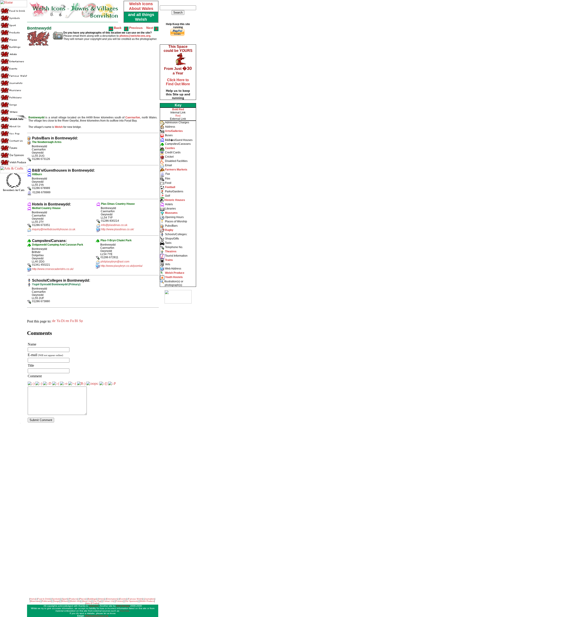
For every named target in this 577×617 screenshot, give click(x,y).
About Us (86, 601)
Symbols (56, 599)
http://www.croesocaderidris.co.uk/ (52, 269)
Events (123, 599)
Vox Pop (97, 601)
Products (73, 599)
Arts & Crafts (92, 603)
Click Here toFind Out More (178, 82)
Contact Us (108, 601)
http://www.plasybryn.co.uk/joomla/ (121, 265)
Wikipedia (94, 606)
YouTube (124, 611)
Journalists (149, 599)
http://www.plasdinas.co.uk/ (117, 229)
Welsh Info (75, 601)
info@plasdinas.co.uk (114, 225)
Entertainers (112, 599)
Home (33, 599)
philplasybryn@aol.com (115, 261)
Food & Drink (44, 599)
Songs (56, 601)
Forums (119, 601)
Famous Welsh (135, 599)
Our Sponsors (131, 601)
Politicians (46, 601)
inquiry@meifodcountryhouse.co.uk (53, 229)
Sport (64, 599)
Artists (101, 599)
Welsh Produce (147, 601)
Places (83, 599)
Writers (64, 601)
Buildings (92, 599)
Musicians (35, 601)
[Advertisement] (177, 374)
